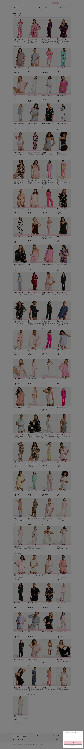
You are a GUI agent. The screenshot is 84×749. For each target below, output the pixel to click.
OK (73, 742)
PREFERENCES (73, 745)
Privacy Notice (74, 738)
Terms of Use (80, 738)
